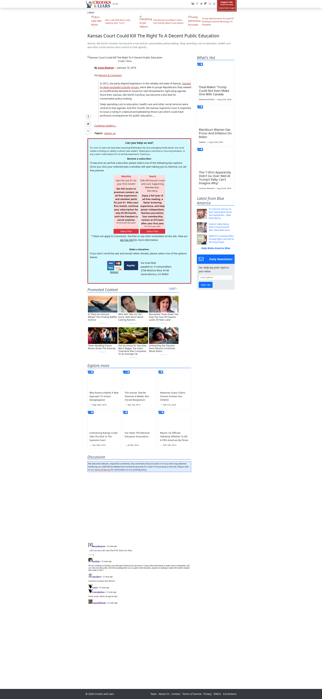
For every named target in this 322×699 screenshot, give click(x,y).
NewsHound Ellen (206, 99)
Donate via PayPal (131, 265)
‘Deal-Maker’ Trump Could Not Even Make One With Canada (214, 90)
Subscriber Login (227, 8)
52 (88, 130)
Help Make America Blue (215, 248)
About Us (164, 694)
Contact (175, 694)
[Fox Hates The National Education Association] (139, 419)
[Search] (214, 4)
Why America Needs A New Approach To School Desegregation (103, 396)
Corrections (229, 694)
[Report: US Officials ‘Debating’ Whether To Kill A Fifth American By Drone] (174, 419)
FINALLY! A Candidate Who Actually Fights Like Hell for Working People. (221, 239)
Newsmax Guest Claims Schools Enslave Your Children (172, 396)
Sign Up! (205, 284)
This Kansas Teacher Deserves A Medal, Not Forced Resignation (137, 396)
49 (90, 372)
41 (160, 412)
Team (153, 694)
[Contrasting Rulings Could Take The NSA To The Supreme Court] (104, 419)
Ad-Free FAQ (127, 240)
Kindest (114, 272)
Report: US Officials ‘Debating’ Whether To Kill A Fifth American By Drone (174, 436)
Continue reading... (105, 125)
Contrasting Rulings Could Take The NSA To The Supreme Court (103, 436)
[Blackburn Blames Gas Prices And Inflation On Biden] (215, 115)
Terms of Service (102, 469)
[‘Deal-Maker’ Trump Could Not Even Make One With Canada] (215, 72)
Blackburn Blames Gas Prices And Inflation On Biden (215, 133)
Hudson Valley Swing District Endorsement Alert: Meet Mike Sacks (219, 227)
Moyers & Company (110, 75)
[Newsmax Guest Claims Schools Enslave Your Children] (174, 379)
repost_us (110, 133)
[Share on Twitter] (88, 124)
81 (199, 64)
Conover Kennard (206, 188)
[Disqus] (139, 573)
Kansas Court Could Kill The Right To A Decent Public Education (153, 36)
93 (199, 149)
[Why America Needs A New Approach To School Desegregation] (104, 379)
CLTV (115, 3)
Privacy (207, 694)
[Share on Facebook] (88, 116)
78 (199, 107)
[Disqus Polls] (139, 506)
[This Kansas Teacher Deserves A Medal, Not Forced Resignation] (139, 379)
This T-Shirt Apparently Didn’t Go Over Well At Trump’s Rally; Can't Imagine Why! (215, 177)
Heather (202, 142)
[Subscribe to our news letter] (209, 4)
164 (125, 372)
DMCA (217, 694)
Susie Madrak (106, 67)
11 (90, 412)
